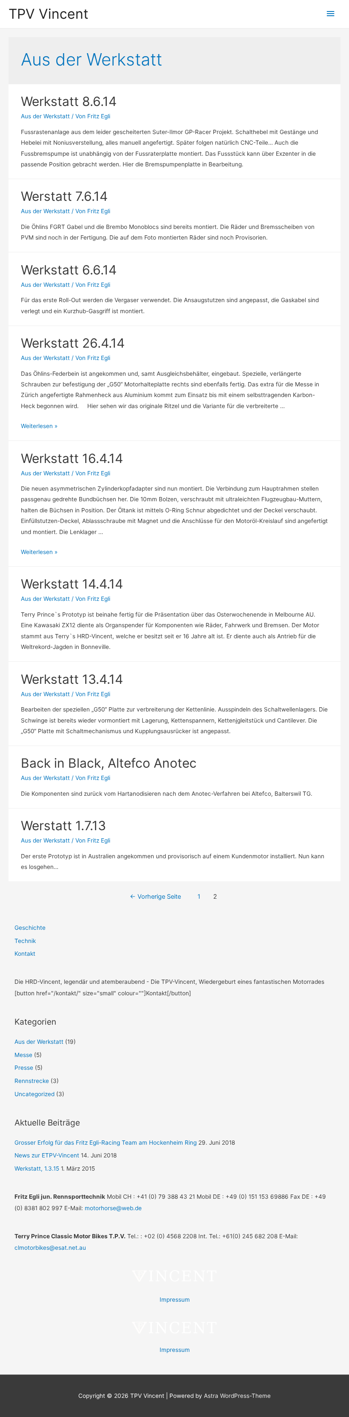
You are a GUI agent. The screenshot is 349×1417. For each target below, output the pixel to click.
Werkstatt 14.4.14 (72, 583)
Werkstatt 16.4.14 (72, 458)
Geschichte (30, 927)
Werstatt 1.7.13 (63, 825)
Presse (23, 1067)
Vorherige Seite (155, 896)
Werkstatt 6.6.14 (69, 269)
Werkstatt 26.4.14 (73, 343)
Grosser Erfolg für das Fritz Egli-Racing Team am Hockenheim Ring (105, 1142)
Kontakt (24, 953)
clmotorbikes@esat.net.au (50, 1247)
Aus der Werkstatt (45, 116)
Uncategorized (34, 1094)
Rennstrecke (31, 1080)
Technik (25, 940)
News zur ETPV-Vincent (46, 1155)
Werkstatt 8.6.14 (69, 101)
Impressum (175, 1299)
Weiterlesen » (39, 426)
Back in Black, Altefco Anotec (109, 763)
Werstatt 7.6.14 (64, 196)
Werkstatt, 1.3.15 (36, 1168)
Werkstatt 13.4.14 (72, 679)
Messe (23, 1054)
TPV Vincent (49, 14)
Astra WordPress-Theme (237, 1395)
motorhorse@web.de (113, 1208)
